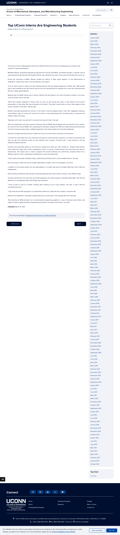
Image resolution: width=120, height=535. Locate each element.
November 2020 (95, 218)
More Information (97, 530)
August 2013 (94, 438)
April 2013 (93, 451)
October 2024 (95, 90)
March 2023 (94, 146)
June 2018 (93, 287)
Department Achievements (34, 215)
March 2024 (94, 107)
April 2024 (93, 103)
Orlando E (30, 29)
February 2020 (95, 234)
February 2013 (95, 458)
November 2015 (95, 375)
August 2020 (94, 228)
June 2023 (94, 136)
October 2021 (94, 192)
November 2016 (95, 346)
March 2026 (94, 44)
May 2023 (93, 139)
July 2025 (93, 67)
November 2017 (95, 310)
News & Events (74, 15)
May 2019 (93, 261)
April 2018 (93, 294)
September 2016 (95, 353)
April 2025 (93, 74)
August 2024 (94, 97)
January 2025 (94, 80)
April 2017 (93, 330)
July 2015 (93, 389)
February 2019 (95, 271)
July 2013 (93, 441)
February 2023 (95, 149)
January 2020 (95, 238)
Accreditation (97, 15)
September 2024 (96, 94)
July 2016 (93, 356)
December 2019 (95, 241)
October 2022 (95, 159)
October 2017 (94, 313)
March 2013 (94, 454)
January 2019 (94, 274)
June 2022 (94, 169)
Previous (14, 224)
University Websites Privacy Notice (63, 532)
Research (53, 15)
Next (80, 224)
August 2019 (94, 254)
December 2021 (95, 185)
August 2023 (94, 130)
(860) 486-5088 (59, 522)
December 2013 (95, 428)
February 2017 (95, 336)
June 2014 (93, 418)
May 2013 (93, 448)
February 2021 (95, 212)
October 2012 (94, 464)
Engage (62, 15)
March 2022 (94, 175)
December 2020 (95, 215)
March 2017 (94, 333)
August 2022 (94, 166)
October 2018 (94, 280)
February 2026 (95, 48)
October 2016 (94, 349)
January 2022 (94, 182)
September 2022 (96, 162)
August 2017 (94, 320)
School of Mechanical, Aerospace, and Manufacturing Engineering (40, 11)
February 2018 (95, 300)
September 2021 (95, 195)
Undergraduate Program (22, 15)
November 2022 (95, 156)
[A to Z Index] (111, 2)
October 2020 (95, 221)
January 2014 (94, 425)
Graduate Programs (40, 15)
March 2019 (94, 267)
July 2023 (93, 133)
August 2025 (94, 64)
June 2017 (93, 323)
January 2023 (94, 153)
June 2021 (93, 198)
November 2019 (95, 244)
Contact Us (86, 15)
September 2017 (95, 316)
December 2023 (95, 116)
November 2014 (95, 402)
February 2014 (95, 421)
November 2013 (95, 431)
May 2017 (93, 326)
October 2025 (95, 57)
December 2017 (95, 307)
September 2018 (95, 284)
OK (110, 530)
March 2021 (94, 208)
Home (30, 501)
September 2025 (96, 61)
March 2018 (94, 297)
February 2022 (95, 179)
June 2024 (94, 100)
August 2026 (94, 38)
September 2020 (96, 225)
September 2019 (95, 251)
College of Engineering (15, 9)
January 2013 (94, 461)
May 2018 (93, 290)
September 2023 (96, 126)
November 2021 (95, 189)
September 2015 (95, 382)
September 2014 (95, 408)
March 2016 (94, 366)
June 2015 (93, 392)
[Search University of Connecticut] (108, 2)
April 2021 (93, 205)
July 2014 (93, 415)
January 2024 (94, 113)
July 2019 (93, 257)
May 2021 (93, 202)
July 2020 (93, 231)
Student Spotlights (50, 215)
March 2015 (94, 398)
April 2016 (93, 362)
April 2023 (93, 143)
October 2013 (94, 435)
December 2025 (95, 51)
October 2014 (94, 405)
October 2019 (94, 248)
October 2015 (94, 379)
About (9, 15)
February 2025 (95, 77)
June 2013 (93, 444)
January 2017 (94, 339)
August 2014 (94, 412)
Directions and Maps (81, 522)
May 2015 (93, 395)
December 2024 (95, 84)
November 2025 (95, 54)
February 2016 (95, 369)
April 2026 (93, 41)
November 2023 (95, 120)
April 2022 (93, 172)
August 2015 (94, 385)
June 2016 (93, 359)
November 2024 (95, 87)
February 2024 (95, 110)
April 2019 (93, 264)
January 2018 (94, 303)
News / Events (91, 504)
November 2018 (95, 277)
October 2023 (95, 123)
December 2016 (95, 343)
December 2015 (95, 372)
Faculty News (93, 476)
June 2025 (94, 71)
